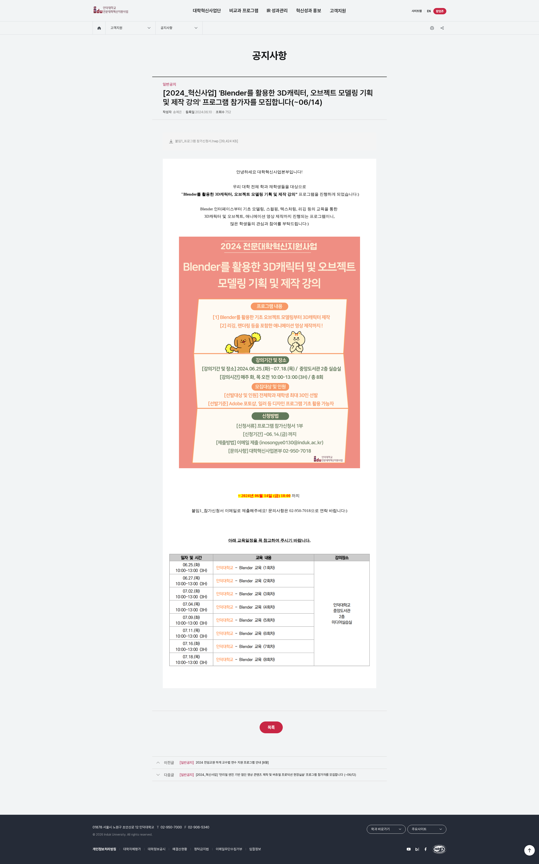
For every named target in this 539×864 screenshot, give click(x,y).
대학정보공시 (156, 849)
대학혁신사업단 (207, 10)
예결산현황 (179, 849)
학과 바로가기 (380, 829)
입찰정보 (255, 849)
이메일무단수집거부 (229, 849)
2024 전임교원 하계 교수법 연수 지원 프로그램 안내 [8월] (224, 762)
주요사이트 (419, 829)
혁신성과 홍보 (308, 10)
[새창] (408, 849)
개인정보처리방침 (104, 849)
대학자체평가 (132, 849)
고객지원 (338, 10)
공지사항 (166, 28)
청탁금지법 (201, 849)
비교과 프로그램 (243, 10)
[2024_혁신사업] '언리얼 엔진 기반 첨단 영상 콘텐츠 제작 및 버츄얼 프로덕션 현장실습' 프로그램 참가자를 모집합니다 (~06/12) (268, 775)
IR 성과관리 (277, 10)
